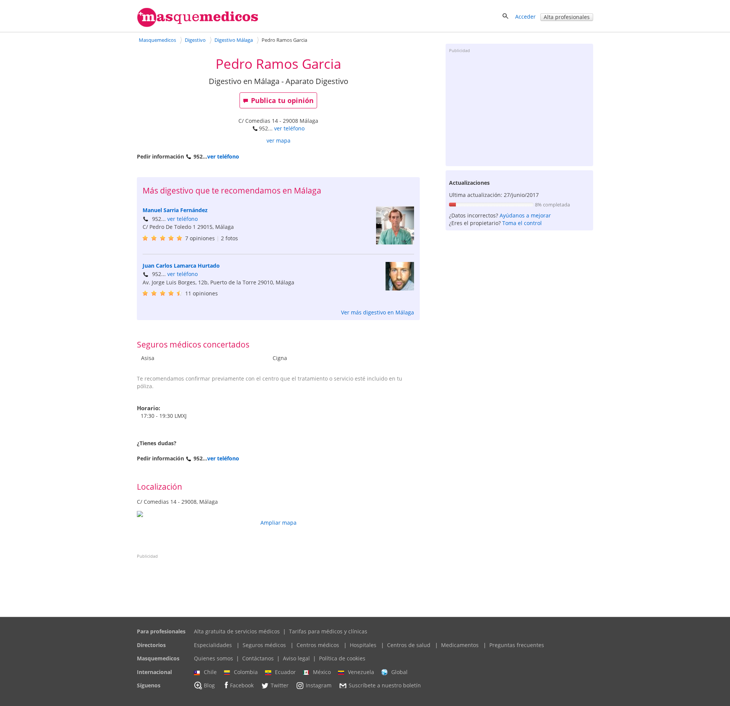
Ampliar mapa (278, 522)
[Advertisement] (519, 109)
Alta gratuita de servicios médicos (237, 631)
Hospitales (363, 645)
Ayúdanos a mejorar (525, 215)
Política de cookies (342, 658)
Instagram (319, 685)
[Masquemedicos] (198, 25)
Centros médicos (318, 645)
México (322, 672)
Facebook (242, 685)
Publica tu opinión (282, 100)
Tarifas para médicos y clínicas (328, 631)
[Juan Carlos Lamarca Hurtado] (400, 288)
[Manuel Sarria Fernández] (395, 242)
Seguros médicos (264, 645)
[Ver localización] (278, 514)
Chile (210, 672)
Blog (209, 685)
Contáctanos (258, 658)
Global (399, 672)
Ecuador (285, 672)
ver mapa (278, 140)
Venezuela (361, 672)
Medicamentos (460, 645)
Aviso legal (296, 658)
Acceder (525, 16)
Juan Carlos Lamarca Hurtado (181, 265)
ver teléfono (289, 128)
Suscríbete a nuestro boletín (385, 685)
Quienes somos (213, 658)
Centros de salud (408, 645)
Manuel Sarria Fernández (175, 210)
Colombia (246, 672)
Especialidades (213, 645)
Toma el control (522, 223)
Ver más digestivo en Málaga (377, 312)
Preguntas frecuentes (516, 645)
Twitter (280, 685)
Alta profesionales (567, 17)
